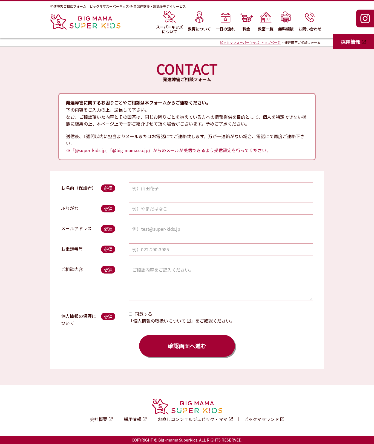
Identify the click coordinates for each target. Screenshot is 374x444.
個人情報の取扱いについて (159, 320)
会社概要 (98, 419)
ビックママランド (261, 419)
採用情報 (351, 41)
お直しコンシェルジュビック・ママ (193, 419)
